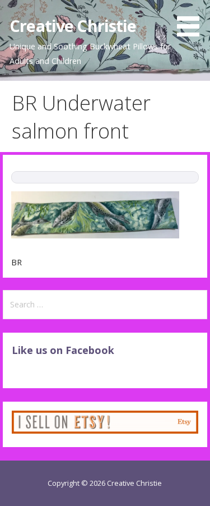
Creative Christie (73, 25)
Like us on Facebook (63, 350)
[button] (192, 20)
